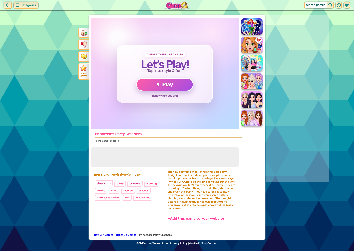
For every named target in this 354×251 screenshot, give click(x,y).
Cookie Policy (197, 243)
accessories (143, 197)
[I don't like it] (84, 44)
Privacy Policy (179, 243)
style (114, 190)
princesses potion (108, 197)
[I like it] (84, 33)
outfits (101, 190)
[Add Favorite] (84, 56)
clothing (151, 183)
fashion (128, 190)
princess (135, 183)
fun (127, 197)
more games (83, 74)
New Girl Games (103, 234)
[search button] (330, 5)
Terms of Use (160, 243)
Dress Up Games (126, 234)
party (120, 183)
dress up (104, 183)
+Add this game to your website (196, 218)
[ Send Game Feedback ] (107, 141)
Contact (212, 243)
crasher (143, 190)
